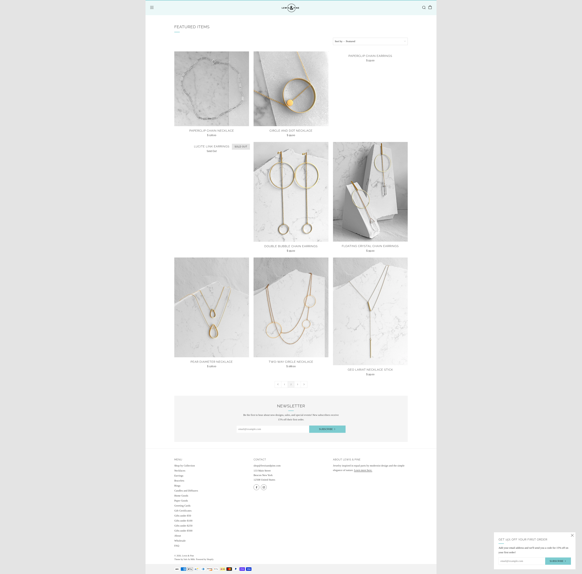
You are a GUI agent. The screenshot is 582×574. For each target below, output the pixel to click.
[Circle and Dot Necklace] (291, 88)
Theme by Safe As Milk (184, 559)
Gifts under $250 (183, 525)
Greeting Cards (182, 505)
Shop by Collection (184, 465)
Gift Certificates (183, 510)
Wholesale (180, 540)
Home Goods (181, 495)
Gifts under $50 (182, 515)
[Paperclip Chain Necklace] (211, 88)
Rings (177, 485)
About (177, 535)
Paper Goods (181, 500)
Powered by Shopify (205, 559)
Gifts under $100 (183, 520)
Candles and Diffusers (186, 490)
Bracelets (179, 480)
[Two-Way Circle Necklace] (291, 307)
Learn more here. (363, 470)
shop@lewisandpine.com (267, 465)
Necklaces (179, 470)
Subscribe (326, 429)
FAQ (176, 545)
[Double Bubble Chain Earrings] (291, 192)
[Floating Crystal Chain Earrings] (370, 192)
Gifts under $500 (183, 530)
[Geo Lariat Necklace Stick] (370, 311)
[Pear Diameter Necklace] (211, 307)
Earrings (178, 475)
